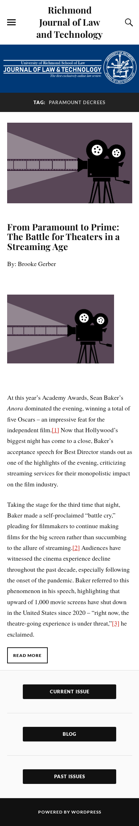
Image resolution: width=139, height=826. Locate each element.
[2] (76, 547)
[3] (115, 623)
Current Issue (69, 691)
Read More (27, 655)
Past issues (69, 776)
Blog (69, 734)
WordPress (86, 812)
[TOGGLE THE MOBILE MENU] (11, 22)
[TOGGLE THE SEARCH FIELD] (128, 22)
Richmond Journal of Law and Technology (69, 22)
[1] (55, 429)
